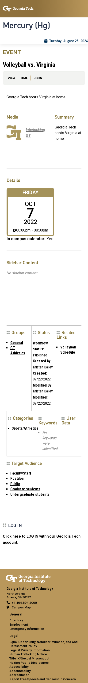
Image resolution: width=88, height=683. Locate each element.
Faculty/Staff (20, 473)
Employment (18, 624)
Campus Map (21, 607)
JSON (38, 78)
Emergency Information (26, 629)
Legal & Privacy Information (29, 650)
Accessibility (19, 666)
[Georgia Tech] (28, 578)
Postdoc (17, 478)
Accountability (20, 671)
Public (15, 484)
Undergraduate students (30, 494)
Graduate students (25, 489)
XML (24, 78)
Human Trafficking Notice (28, 654)
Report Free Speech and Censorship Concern (42, 679)
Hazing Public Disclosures (29, 662)
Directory (16, 620)
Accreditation (19, 675)
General (16, 342)
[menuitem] (44, 622)
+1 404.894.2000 (24, 602)
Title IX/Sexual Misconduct (29, 658)
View (11, 78)
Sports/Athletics (25, 428)
